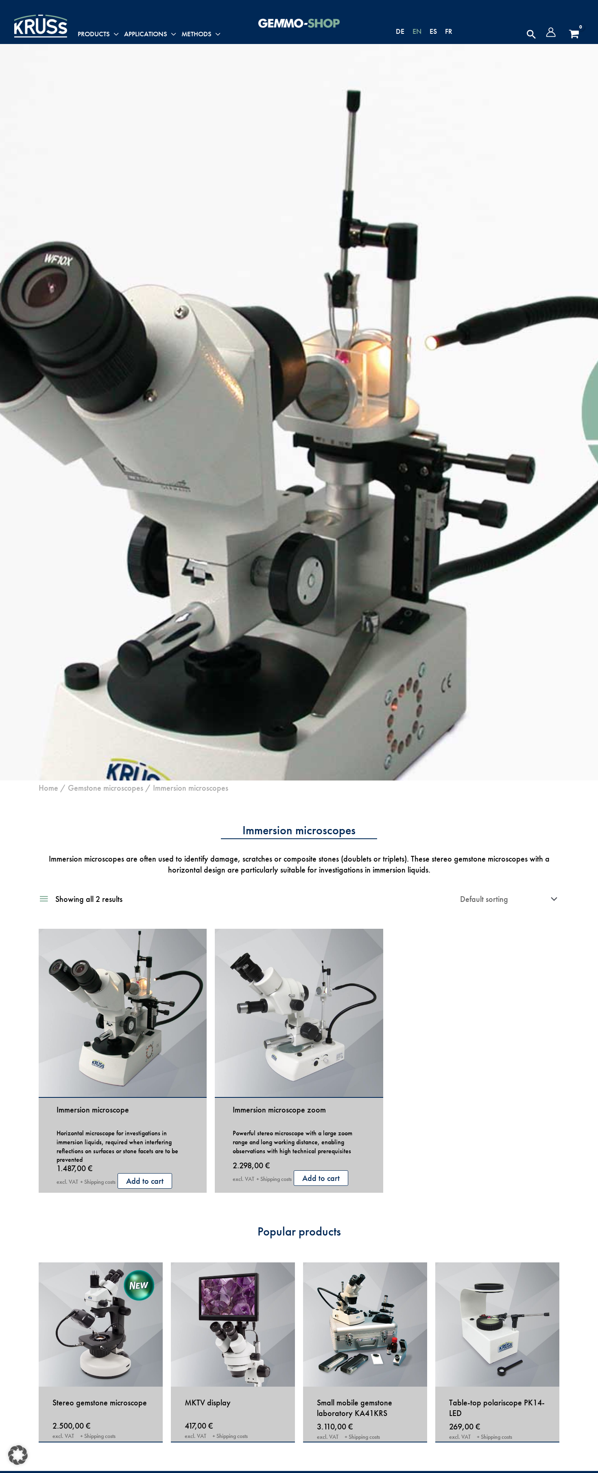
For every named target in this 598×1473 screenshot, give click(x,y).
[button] (531, 34)
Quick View (123, 1087)
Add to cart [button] (145, 1181)
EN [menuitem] (416, 31)
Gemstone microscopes (105, 788)
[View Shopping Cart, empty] (574, 34)
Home (48, 788)
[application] (114, 34)
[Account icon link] (551, 32)
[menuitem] (400, 31)
